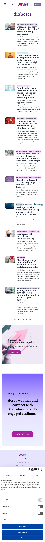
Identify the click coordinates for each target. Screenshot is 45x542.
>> (30, 319)
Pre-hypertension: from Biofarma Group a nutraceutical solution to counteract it (28, 212)
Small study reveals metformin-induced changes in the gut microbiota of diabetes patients (27, 93)
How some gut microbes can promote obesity (25, 236)
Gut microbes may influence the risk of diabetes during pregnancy (27, 30)
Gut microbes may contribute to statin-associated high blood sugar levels (27, 124)
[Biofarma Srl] (38, 204)
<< (15, 319)
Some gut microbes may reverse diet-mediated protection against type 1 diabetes (28, 295)
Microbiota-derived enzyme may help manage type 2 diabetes (26, 183)
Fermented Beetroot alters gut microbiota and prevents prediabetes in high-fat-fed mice (28, 60)
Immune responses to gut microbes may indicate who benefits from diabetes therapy (28, 157)
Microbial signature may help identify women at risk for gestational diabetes (27, 263)
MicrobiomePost (22, 459)
